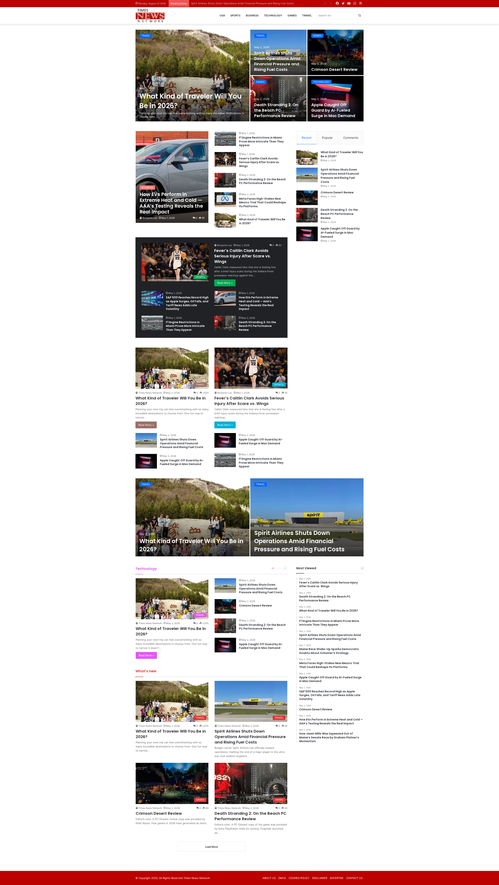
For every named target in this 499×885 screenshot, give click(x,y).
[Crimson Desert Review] (335, 52)
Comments (350, 138)
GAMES (292, 15)
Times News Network (150, 392)
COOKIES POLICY (299, 878)
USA (222, 15)
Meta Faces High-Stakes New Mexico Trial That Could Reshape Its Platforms (262, 202)
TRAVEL (307, 15)
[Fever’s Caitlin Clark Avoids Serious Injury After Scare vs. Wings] (225, 159)
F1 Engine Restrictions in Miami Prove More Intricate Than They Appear (261, 141)
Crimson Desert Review (205, 3)
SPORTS (235, 15)
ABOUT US (269, 878)
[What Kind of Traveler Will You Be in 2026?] (192, 75)
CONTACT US (354, 878)
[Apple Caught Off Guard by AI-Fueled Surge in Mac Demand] (335, 98)
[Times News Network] (150, 15)
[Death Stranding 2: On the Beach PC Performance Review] (278, 98)
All (273, 568)
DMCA (282, 878)
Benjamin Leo (149, 217)
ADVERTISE (336, 878)
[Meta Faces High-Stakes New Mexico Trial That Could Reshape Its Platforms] (225, 199)
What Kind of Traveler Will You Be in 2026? (262, 221)
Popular (327, 138)
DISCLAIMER (319, 878)
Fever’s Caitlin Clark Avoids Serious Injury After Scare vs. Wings (259, 162)
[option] (249, 75)
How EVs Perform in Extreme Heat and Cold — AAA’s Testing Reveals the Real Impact (258, 303)
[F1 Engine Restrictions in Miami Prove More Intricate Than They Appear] (225, 138)
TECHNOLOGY (273, 15)
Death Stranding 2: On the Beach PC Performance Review (276, 110)
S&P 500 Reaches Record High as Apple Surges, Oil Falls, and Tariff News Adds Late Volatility (187, 303)
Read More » (225, 282)
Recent (306, 138)
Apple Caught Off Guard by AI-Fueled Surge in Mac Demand (333, 110)
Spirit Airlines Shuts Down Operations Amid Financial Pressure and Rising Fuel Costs (277, 61)
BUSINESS (252, 15)
